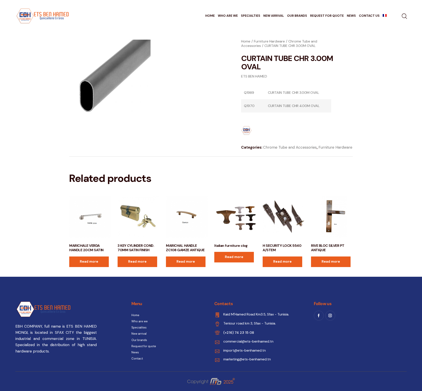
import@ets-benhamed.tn (244, 350)
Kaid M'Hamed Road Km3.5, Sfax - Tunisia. (256, 314)
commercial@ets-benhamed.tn (248, 341)
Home (245, 41)
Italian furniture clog (230, 245)
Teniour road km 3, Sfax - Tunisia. (249, 323)
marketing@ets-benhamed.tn (247, 359)
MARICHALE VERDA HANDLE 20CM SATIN (86, 248)
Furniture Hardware (269, 41)
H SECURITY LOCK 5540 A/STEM (282, 248)
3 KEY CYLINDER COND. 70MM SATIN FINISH (136, 248)
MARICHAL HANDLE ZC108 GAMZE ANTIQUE (185, 248)
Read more (89, 261)
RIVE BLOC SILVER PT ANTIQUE (327, 248)
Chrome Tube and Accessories (290, 147)
